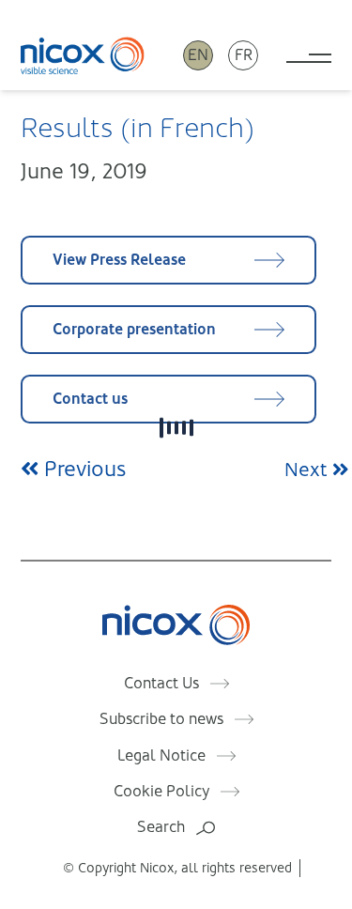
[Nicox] (83, 55)
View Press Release (119, 260)
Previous (82, 469)
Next (308, 470)
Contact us (90, 399)
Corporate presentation (134, 329)
